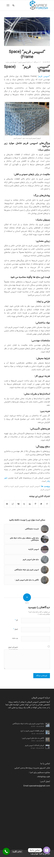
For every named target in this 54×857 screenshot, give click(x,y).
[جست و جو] (13, 5)
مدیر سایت (9, 62)
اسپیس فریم (43, 76)
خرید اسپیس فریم (22, 486)
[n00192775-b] (27, 31)
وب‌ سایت (15, 638)
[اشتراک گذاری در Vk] (18, 504)
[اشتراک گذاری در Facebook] (47, 504)
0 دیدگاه (36, 62)
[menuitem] (13, 5)
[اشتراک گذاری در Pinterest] (35, 504)
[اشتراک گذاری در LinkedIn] (30, 504)
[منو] (8, 5)
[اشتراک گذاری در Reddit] (12, 504)
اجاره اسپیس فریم (24, 62)
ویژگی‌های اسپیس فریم (36, 143)
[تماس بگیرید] (6, 851)
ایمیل (15, 629)
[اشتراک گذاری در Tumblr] (24, 504)
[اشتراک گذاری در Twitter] (41, 504)
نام (16, 620)
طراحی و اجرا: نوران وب (40, 853)
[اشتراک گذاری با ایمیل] (7, 504)
